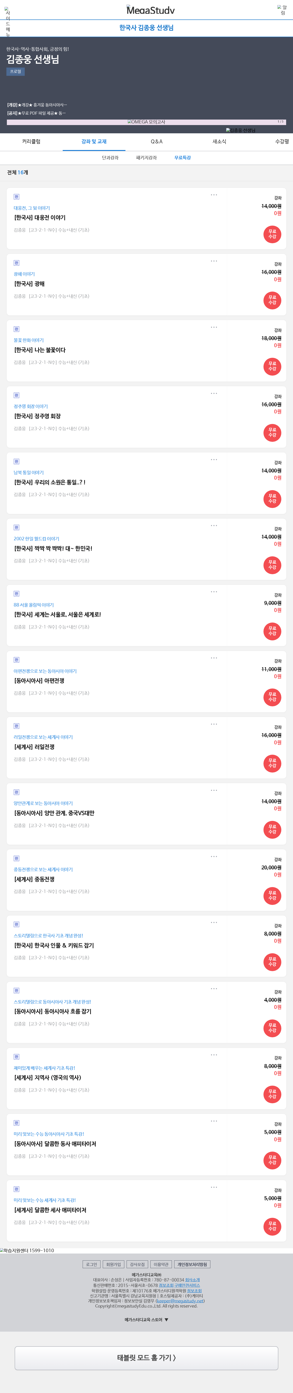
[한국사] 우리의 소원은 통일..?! (50, 483)
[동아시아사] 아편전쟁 (39, 681)
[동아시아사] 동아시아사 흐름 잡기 (52, 1012)
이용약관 (161, 1264)
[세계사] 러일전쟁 (34, 747)
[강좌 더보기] (215, 196)
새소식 (219, 142)
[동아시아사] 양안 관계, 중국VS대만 (54, 813)
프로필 (15, 71)
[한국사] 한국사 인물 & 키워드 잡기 (54, 946)
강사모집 (137, 1264)
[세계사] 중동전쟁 (34, 880)
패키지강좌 (146, 158)
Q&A (157, 142)
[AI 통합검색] (269, 10)
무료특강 (182, 158)
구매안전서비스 (187, 1285)
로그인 (91, 1264)
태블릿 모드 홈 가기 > (146, 1358)
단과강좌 (110, 158)
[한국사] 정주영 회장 (37, 416)
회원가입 (113, 1264)
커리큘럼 (31, 142)
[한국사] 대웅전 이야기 (39, 218)
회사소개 (192, 1280)
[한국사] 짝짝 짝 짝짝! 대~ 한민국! (53, 549)
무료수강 (272, 234)
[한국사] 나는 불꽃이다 (39, 350)
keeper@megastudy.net (180, 1301)
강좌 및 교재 (94, 142)
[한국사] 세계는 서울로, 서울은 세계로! (57, 615)
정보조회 (166, 1285)
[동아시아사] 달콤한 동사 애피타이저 (55, 1144)
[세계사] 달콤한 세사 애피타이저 (50, 1210)
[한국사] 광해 (29, 284)
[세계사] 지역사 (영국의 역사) (47, 1078)
